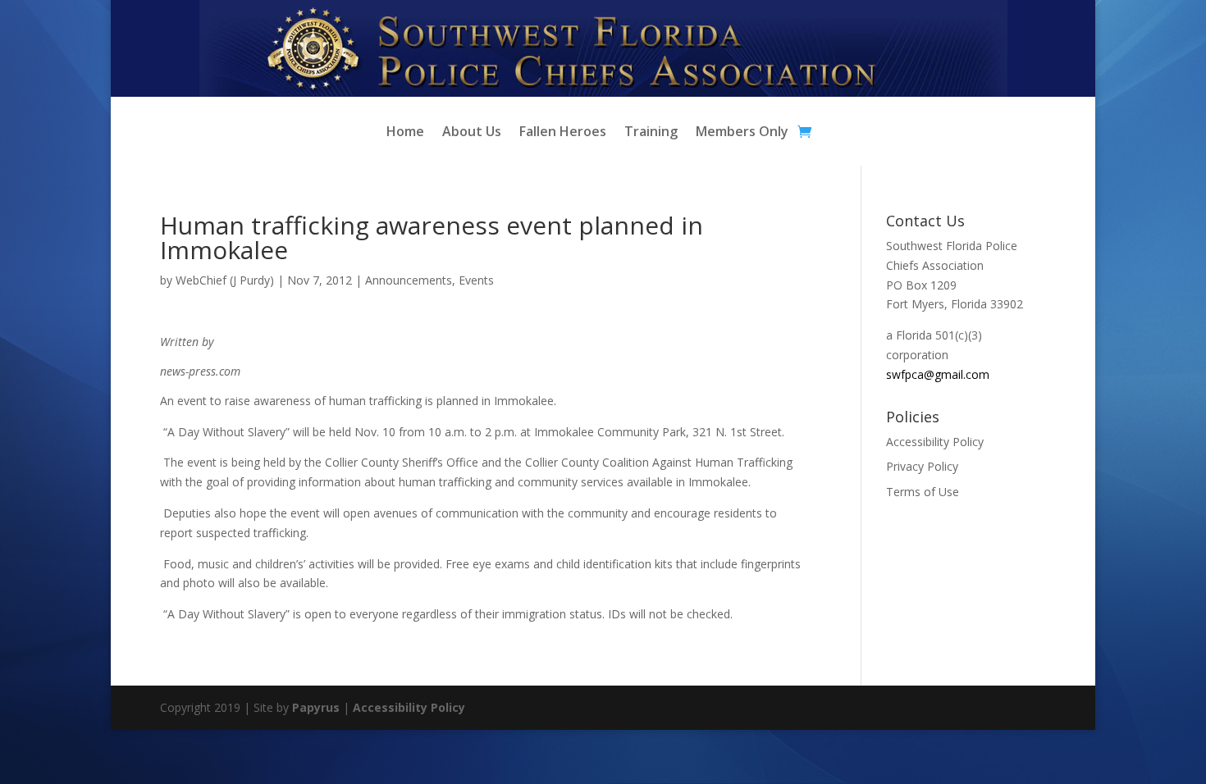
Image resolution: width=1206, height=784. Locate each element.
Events (476, 280)
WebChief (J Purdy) (225, 280)
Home (405, 132)
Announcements (408, 280)
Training (651, 132)
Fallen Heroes (562, 132)
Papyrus (316, 707)
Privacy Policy (922, 466)
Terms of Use (922, 491)
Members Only (742, 132)
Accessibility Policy (935, 441)
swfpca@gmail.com (937, 374)
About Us (471, 132)
